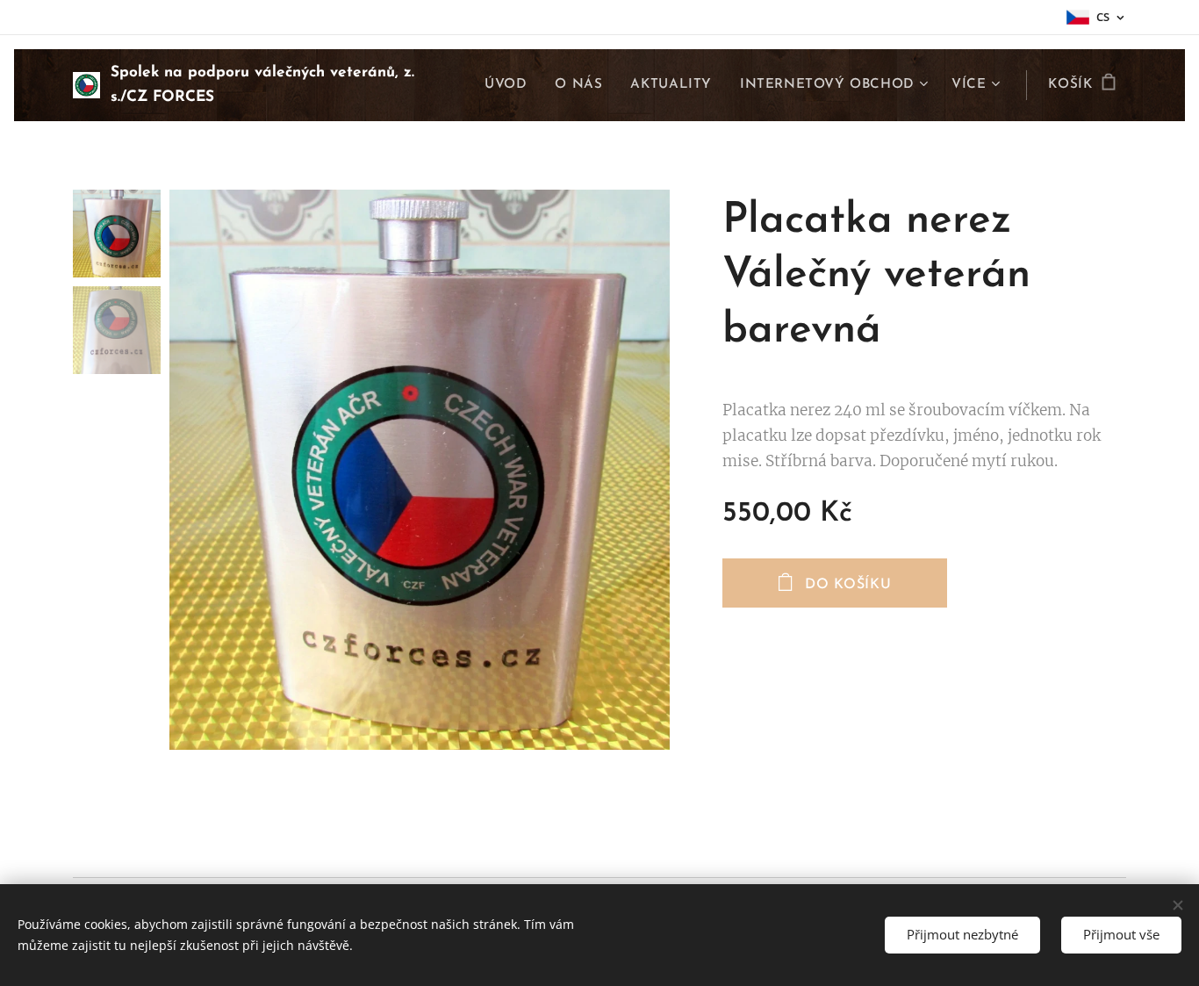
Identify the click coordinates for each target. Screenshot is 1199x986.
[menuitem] (510, 85)
